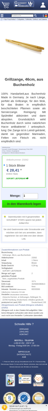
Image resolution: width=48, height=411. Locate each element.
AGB (24, 357)
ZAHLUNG (24, 332)
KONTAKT (24, 334)
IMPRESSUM (24, 352)
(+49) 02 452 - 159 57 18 (24, 343)
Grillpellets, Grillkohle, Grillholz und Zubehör (32, 19)
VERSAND (24, 329)
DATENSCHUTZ (24, 354)
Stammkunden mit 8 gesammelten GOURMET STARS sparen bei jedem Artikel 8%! (24, 220)
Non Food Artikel (9, 19)
